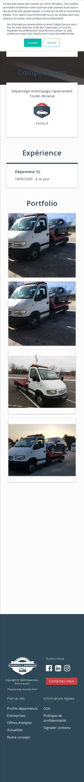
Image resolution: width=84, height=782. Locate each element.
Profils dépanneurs (22, 708)
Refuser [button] (51, 42)
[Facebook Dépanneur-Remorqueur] (49, 669)
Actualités (15, 730)
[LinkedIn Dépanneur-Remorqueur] (58, 669)
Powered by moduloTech (22, 689)
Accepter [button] (33, 42)
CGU (46, 708)
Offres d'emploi (19, 723)
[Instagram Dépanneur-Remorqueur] (67, 669)
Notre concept (18, 737)
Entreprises (16, 715)
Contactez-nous (61, 681)
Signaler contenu (56, 727)
